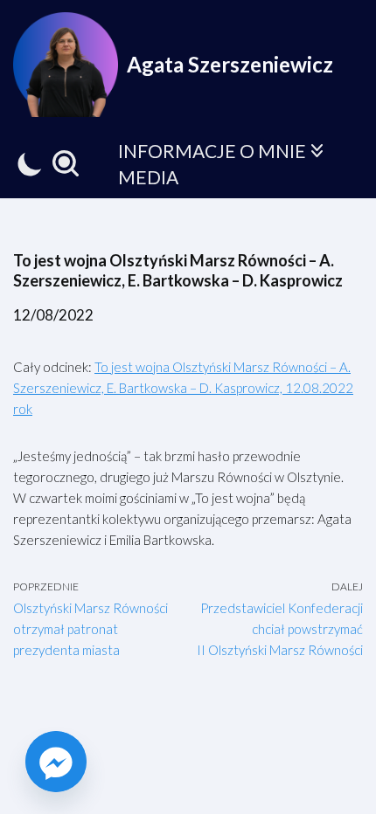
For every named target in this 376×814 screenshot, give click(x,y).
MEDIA (148, 177)
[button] (317, 150)
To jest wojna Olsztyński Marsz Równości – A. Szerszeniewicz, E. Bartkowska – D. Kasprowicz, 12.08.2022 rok (183, 388)
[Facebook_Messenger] (56, 761)
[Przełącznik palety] (30, 163)
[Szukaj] (65, 163)
